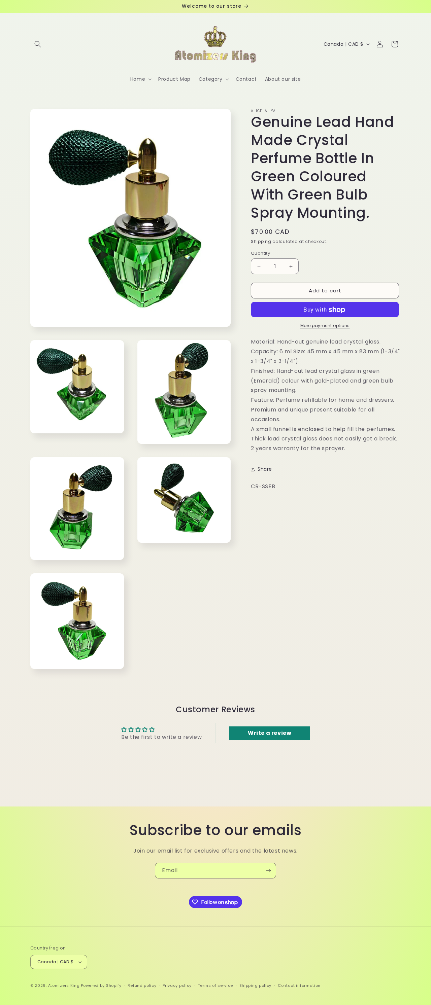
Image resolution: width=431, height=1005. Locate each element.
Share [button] (265, 469)
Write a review (269, 733)
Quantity (260, 253)
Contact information (299, 985)
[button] (37, 44)
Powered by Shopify (101, 985)
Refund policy (142, 985)
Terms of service (215, 985)
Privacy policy (177, 985)
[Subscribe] (268, 870)
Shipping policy (255, 985)
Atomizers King (64, 985)
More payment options (325, 326)
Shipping (261, 241)
